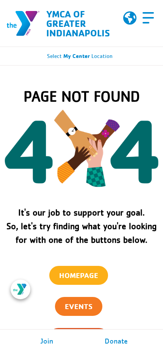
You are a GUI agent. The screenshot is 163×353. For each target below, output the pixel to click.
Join (47, 341)
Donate (116, 341)
